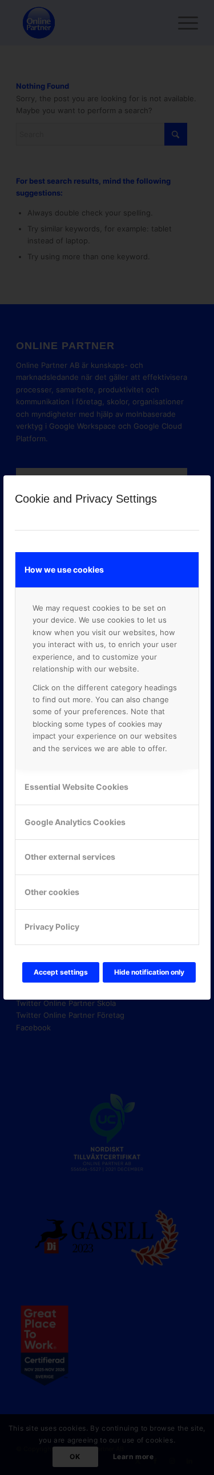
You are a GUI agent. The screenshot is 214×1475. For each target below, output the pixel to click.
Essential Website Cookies (76, 787)
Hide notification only (149, 972)
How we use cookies (64, 569)
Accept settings (61, 972)
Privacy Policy (52, 926)
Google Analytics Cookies (75, 822)
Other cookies (52, 892)
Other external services (70, 856)
